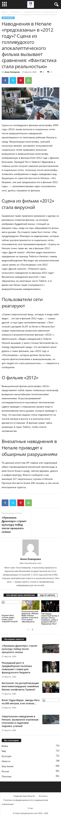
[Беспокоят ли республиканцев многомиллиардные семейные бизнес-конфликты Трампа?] (50, 687)
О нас (30, 808)
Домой (4, 12)
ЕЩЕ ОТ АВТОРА (47, 595)
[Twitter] (12, 80)
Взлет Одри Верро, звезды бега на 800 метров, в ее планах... (20, 702)
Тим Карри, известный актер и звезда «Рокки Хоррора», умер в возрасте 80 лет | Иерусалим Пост (50, 618)
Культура (6, 756)
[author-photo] (30, 547)
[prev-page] (28, 629)
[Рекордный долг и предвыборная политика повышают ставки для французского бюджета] (50, 666)
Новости (6, 761)
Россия (5, 771)
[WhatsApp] (28, 80)
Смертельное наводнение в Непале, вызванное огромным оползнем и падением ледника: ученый (20, 721)
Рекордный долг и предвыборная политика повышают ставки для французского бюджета (17, 667)
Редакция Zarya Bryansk (24, 796)
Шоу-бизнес (15, 12)
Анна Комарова (12, 72)
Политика (6, 776)
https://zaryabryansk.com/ (30, 563)
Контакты (43, 796)
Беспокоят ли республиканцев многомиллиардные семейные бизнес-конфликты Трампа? (20, 686)
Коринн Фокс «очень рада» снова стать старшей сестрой (9, 618)
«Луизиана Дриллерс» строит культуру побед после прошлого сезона (14, 524)
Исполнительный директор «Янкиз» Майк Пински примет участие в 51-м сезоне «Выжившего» (30, 616)
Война (5, 746)
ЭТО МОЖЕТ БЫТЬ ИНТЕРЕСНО (20, 595)
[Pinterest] (20, 80)
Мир (4, 751)
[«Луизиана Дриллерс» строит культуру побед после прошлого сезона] (50, 648)
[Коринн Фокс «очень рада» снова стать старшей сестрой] (11, 607)
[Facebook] (5, 80)
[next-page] (32, 629)
